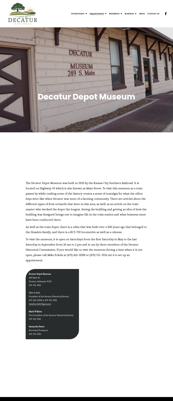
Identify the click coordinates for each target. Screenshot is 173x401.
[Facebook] (166, 14)
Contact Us (153, 13)
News (142, 13)
